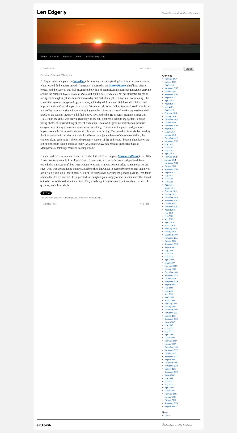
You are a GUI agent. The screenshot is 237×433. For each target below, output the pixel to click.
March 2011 (170, 187)
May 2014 (169, 106)
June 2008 (169, 290)
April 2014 (169, 109)
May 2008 (169, 293)
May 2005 (169, 384)
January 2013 (170, 134)
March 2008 (170, 300)
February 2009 (171, 265)
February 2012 (171, 156)
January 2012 (170, 159)
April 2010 (169, 222)
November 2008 (171, 275)
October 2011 (170, 166)
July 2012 (169, 144)
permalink (96, 197)
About (78, 56)
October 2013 (170, 122)
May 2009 (169, 256)
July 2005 (169, 378)
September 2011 (171, 169)
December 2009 (171, 234)
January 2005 (170, 396)
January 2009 (170, 269)
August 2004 (170, 406)
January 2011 (170, 194)
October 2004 (170, 400)
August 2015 (170, 97)
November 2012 (171, 141)
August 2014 (170, 103)
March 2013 (170, 131)
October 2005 (170, 368)
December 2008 (171, 272)
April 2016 (169, 85)
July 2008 (169, 287)
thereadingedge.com (95, 56)
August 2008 (170, 284)
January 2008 (170, 306)
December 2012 (171, 138)
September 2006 (171, 356)
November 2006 (171, 350)
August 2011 (170, 172)
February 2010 (171, 228)
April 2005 (169, 387)
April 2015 (169, 100)
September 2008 (171, 281)
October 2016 (170, 81)
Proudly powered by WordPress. (178, 424)
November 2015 (171, 88)
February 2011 (171, 191)
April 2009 (169, 259)
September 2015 (171, 94)
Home (44, 56)
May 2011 (169, 181)
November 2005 (171, 365)
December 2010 (171, 197)
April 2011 (169, 184)
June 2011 (169, 178)
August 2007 (170, 322)
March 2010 (170, 225)
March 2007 (170, 337)
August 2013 (170, 128)
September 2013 (171, 125)
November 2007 (171, 312)
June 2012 (169, 147)
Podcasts (67, 56)
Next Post (145, 68)
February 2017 (171, 78)
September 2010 (171, 206)
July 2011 (169, 175)
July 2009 (169, 250)
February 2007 (171, 340)
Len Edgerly (52, 11)
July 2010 (169, 212)
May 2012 (169, 150)
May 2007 (169, 331)
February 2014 (171, 113)
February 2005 (171, 393)
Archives (54, 56)
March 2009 (170, 262)
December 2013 (171, 119)
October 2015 (170, 91)
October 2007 (170, 315)
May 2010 (169, 219)
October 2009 (170, 240)
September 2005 (171, 371)
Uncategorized (71, 197)
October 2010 (170, 203)
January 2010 (170, 231)
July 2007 (169, 325)
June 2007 (169, 328)
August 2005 (170, 375)
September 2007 (171, 318)
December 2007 (171, 309)
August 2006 (170, 359)
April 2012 (169, 153)
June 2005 (169, 381)
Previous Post (48, 68)
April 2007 (169, 334)
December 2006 (171, 346)
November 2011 (171, 162)
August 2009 (170, 247)
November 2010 (171, 200)
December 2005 (171, 362)
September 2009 (171, 244)
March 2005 (170, 390)
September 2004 (171, 403)
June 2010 (169, 216)
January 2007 (170, 343)
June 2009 (169, 253)
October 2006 (170, 353)
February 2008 (171, 303)
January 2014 (170, 116)
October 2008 (170, 278)
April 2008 (169, 297)
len (70, 74)
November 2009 (171, 237)
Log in (167, 415)
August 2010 (170, 209)
